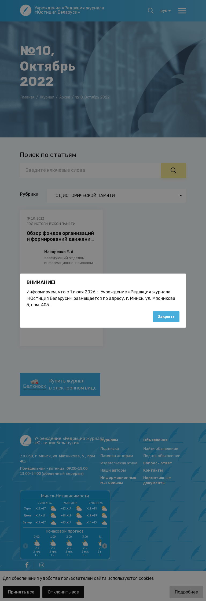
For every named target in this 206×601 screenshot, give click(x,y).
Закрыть (166, 316)
